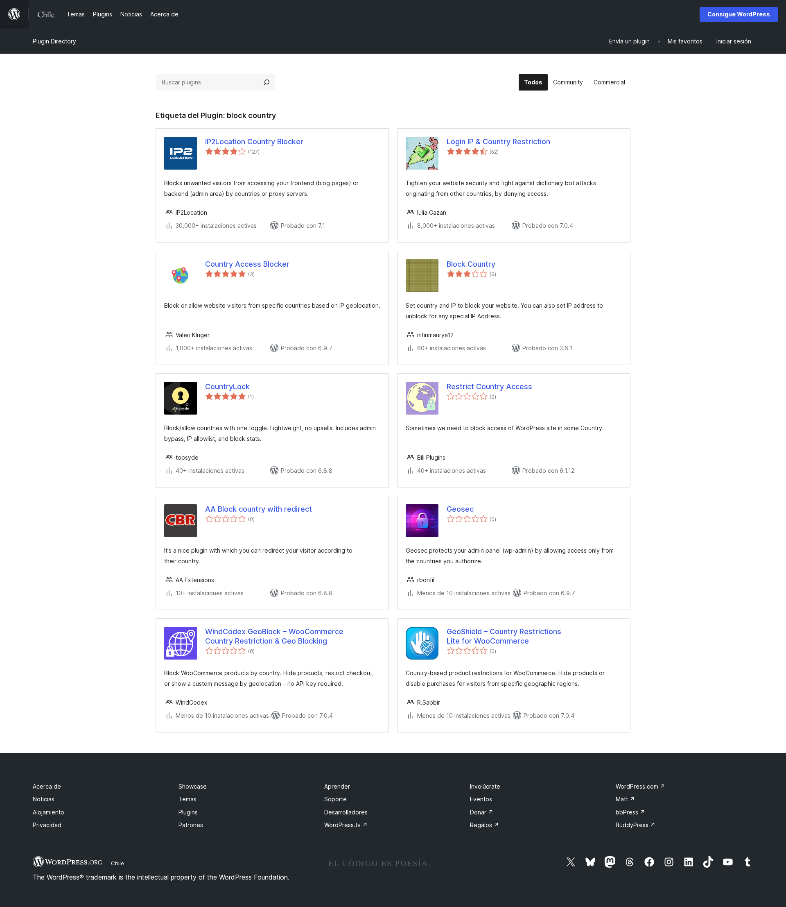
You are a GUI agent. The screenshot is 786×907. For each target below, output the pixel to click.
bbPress (630, 812)
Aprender (337, 786)
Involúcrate (485, 786)
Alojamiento (48, 812)
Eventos (481, 799)
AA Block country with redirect (258, 509)
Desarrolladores (346, 812)
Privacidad (47, 824)
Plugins (188, 812)
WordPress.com (640, 786)
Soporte (335, 799)
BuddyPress (635, 824)
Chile (117, 863)
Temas (187, 799)
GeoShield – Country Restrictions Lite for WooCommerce (504, 636)
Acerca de (47, 786)
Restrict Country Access (489, 386)
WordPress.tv (346, 824)
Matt (625, 799)
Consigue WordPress (738, 14)
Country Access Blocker (247, 264)
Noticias (43, 799)
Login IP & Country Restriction (498, 141)
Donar (481, 812)
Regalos (484, 824)
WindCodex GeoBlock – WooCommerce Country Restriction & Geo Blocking (274, 636)
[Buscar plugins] (266, 82)
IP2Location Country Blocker (254, 141)
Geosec (460, 509)
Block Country (471, 264)
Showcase (192, 786)
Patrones (190, 824)
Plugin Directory (54, 41)
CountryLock (227, 386)
